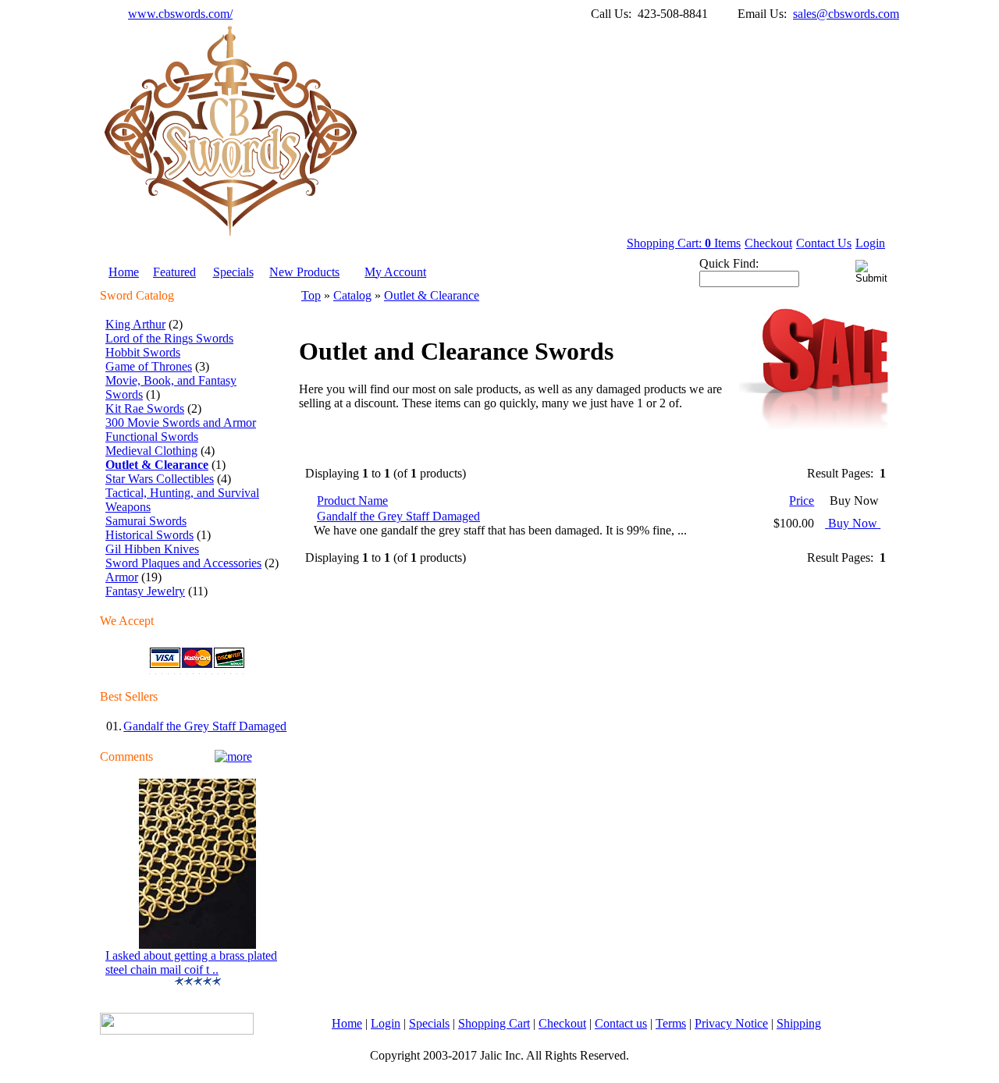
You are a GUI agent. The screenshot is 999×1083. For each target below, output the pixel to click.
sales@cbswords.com (846, 13)
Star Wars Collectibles (159, 478)
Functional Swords (151, 436)
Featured (174, 272)
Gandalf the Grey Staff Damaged (204, 726)
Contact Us (823, 243)
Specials (233, 272)
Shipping (799, 1023)
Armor (121, 577)
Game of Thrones (148, 366)
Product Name (352, 500)
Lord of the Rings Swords (169, 338)
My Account (395, 272)
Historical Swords (149, 535)
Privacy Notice (731, 1023)
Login (870, 243)
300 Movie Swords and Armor (180, 422)
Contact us (621, 1023)
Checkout (768, 243)
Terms (671, 1023)
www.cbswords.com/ (180, 13)
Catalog (352, 295)
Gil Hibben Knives (152, 549)
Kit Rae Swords (144, 408)
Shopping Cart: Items (684, 243)
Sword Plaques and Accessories (183, 563)
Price (801, 500)
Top (311, 295)
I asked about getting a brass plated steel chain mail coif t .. (191, 962)
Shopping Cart (494, 1023)
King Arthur (135, 324)
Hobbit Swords (142, 352)
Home (123, 272)
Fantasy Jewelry (145, 591)
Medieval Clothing (151, 450)
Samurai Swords (146, 520)
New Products (304, 272)
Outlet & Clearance (431, 295)
